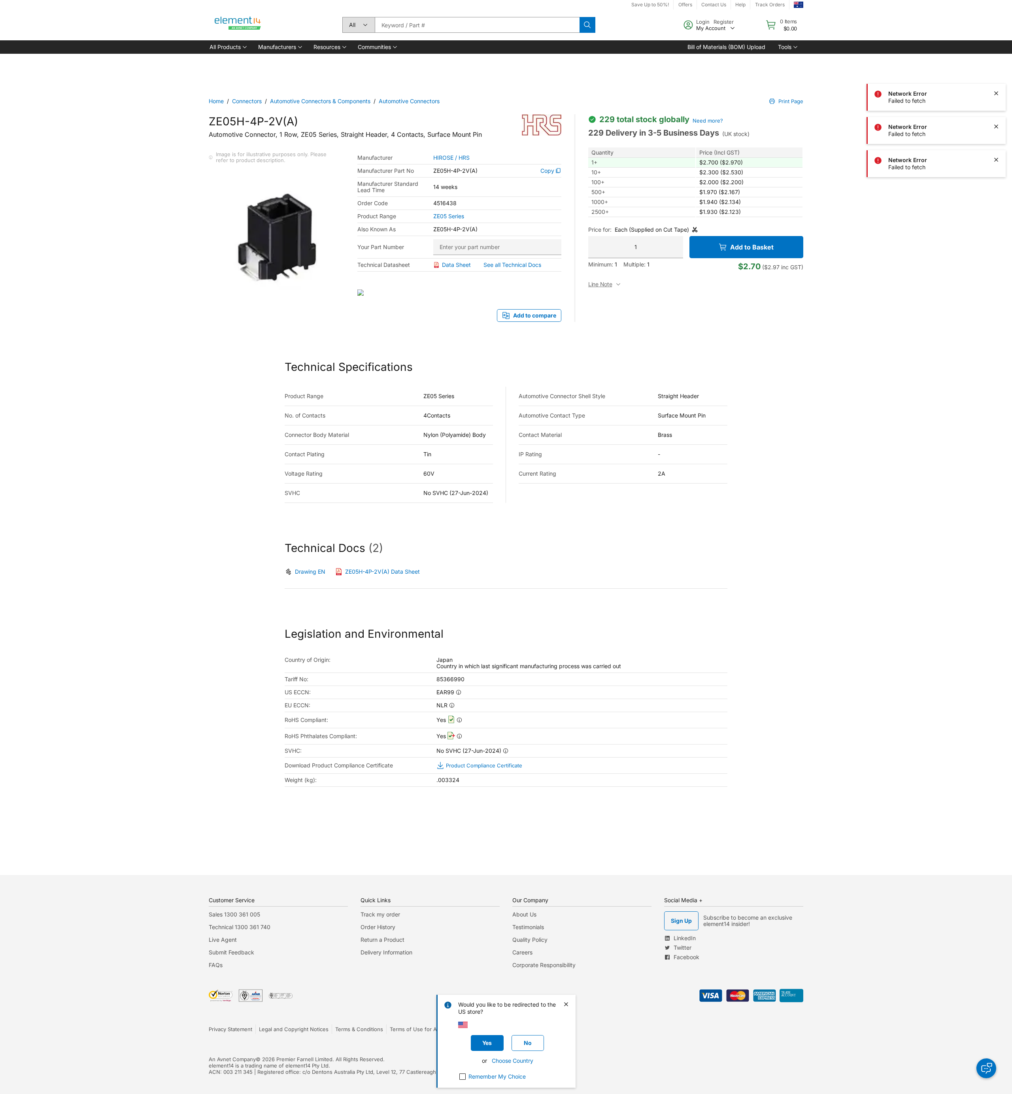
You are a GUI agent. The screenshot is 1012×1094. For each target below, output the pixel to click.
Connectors (247, 101)
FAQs (216, 965)
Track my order (380, 914)
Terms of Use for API (415, 1029)
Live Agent (223, 939)
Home (216, 101)
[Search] (587, 25)
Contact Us (713, 5)
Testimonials (528, 927)
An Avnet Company (232, 1059)
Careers (522, 952)
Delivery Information (386, 952)
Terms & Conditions (359, 1029)
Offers (685, 5)
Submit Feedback (231, 952)
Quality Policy (530, 939)
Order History (378, 927)
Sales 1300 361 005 (234, 914)
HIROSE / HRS (451, 158)
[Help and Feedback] (986, 1068)
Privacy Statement (230, 1029)
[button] (227, 47)
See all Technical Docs (512, 264)
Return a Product (382, 939)
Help (740, 5)
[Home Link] (238, 25)
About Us (524, 914)
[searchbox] (477, 25)
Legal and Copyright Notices (294, 1029)
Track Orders (770, 5)
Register (724, 22)
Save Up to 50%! (650, 5)
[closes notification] (996, 60)
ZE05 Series (448, 216)
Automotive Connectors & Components (320, 101)
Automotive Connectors (409, 101)
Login (703, 22)
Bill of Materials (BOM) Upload (726, 46)
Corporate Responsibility (544, 965)
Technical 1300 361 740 (239, 927)
